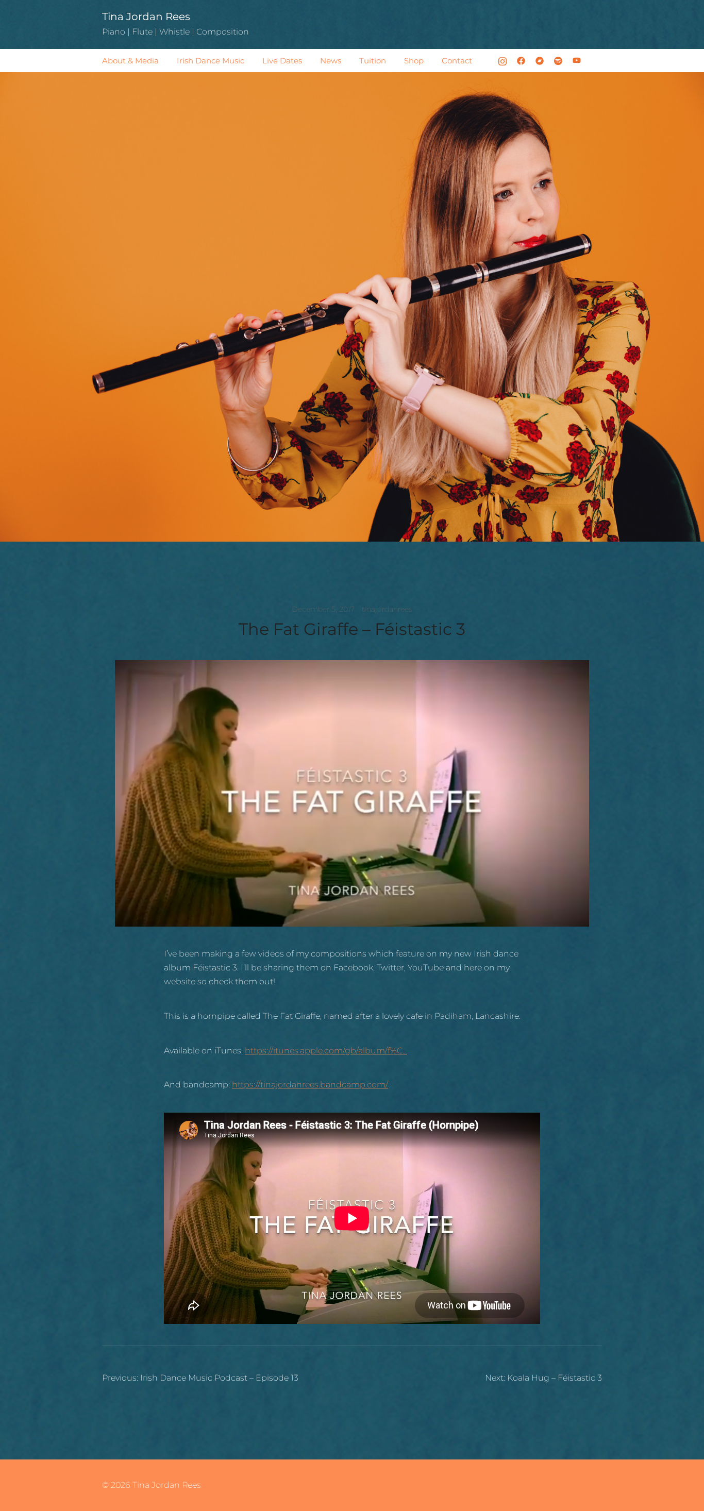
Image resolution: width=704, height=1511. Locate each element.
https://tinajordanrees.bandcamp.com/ (310, 1084)
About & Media (130, 60)
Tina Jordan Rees (146, 16)
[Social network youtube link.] (577, 60)
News (330, 60)
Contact (457, 60)
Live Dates (282, 60)
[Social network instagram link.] (502, 60)
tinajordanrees (387, 609)
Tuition (372, 60)
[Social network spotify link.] (558, 60)
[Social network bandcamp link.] (539, 60)
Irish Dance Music (210, 60)
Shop (414, 60)
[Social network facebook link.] (521, 60)
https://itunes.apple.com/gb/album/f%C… (326, 1050)
